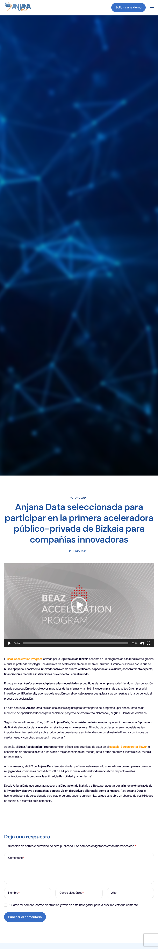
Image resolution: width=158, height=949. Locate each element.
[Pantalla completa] (148, 643)
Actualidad (78, 497)
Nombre (14, 893)
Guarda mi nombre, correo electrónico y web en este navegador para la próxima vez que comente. (74, 905)
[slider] (76, 643)
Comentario (16, 858)
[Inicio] (17, 7)
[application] (79, 605)
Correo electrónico (71, 893)
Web (113, 893)
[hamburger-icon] (152, 7)
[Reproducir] (9, 643)
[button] (79, 605)
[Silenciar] (142, 643)
